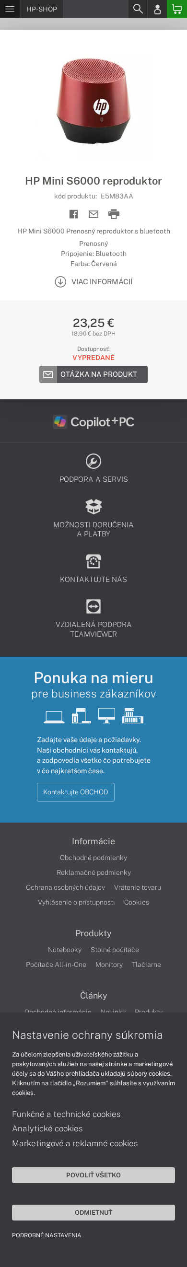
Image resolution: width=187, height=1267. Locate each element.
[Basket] (177, 9)
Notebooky (65, 949)
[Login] (157, 9)
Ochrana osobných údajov (65, 887)
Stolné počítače (115, 949)
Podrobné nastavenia (47, 1235)
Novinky (113, 1012)
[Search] (137, 9)
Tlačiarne (146, 964)
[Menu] (10, 9)
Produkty (93, 933)
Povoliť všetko (93, 1175)
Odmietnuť (93, 1212)
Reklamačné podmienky (94, 872)
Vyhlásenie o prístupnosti (76, 902)
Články (93, 995)
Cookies (136, 902)
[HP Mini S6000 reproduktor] (93, 102)
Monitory (109, 964)
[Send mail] (93, 214)
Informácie (93, 841)
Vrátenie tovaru (137, 887)
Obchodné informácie (58, 1012)
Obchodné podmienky (93, 857)
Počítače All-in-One (56, 964)
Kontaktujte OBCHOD (75, 792)
